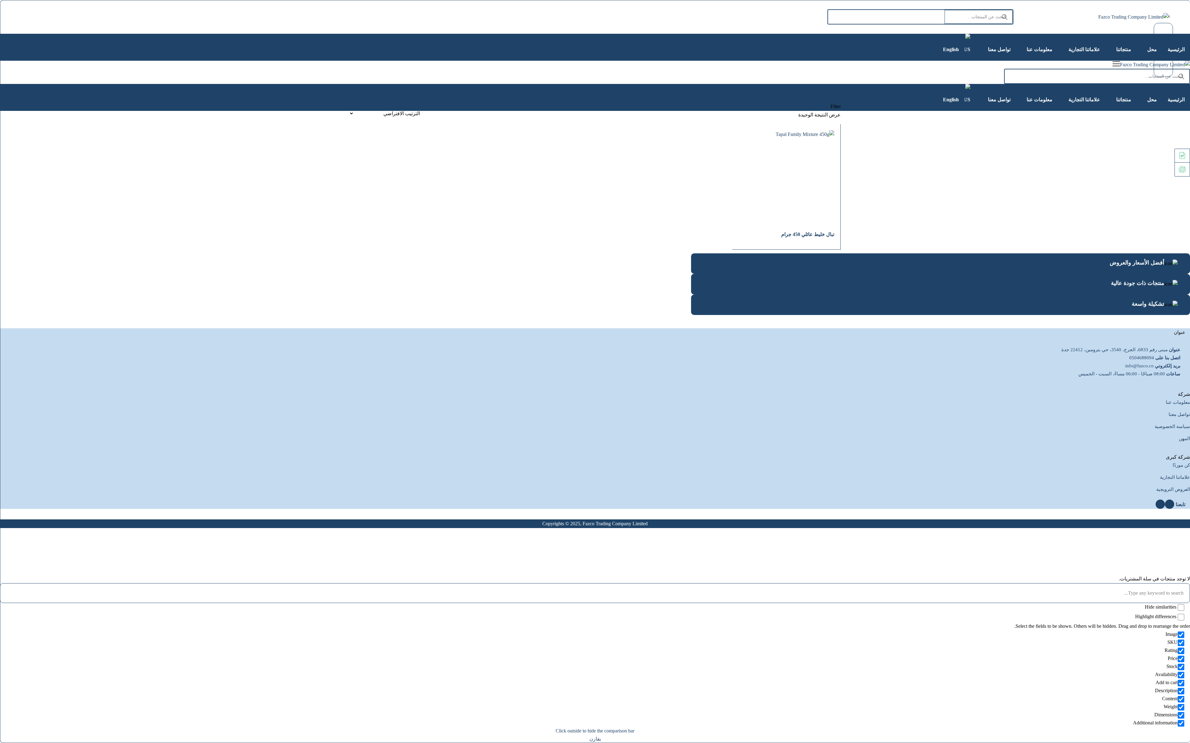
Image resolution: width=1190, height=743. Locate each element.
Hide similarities (1161, 607)
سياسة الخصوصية (1172, 426)
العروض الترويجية (1173, 489)
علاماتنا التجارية (1175, 477)
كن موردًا (1181, 465)
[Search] (1005, 17)
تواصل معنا (1179, 414)
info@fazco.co (1139, 365)
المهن (1184, 438)
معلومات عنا (1178, 402)
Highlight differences (1156, 616)
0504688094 (1141, 357)
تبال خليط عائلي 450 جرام (807, 234)
